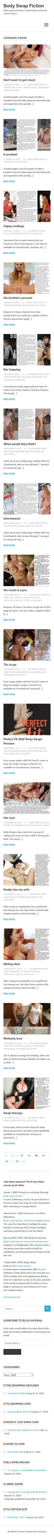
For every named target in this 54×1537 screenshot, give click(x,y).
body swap (33, 159)
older (12, 753)
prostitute (9, 600)
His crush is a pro (15, 590)
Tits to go (9, 664)
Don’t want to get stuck (19, 80)
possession (43, 87)
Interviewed (11, 518)
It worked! (10, 154)
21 (43, 1155)
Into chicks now (15, 1451)
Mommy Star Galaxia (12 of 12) (23, 1429)
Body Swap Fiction (23, 5)
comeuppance (16, 233)
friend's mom (25, 751)
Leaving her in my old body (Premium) (27, 1491)
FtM (12, 825)
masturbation (40, 751)
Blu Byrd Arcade (18, 1462)
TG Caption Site (16, 1509)
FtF (31, 597)
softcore (20, 1048)
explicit (43, 84)
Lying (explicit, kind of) (19, 1411)
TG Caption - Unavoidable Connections (27, 1470)
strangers (9, 379)
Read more (9, 110)
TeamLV (42, 1269)
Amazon (45, 1220)
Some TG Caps (15, 1443)
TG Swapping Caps (18, 1403)
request (26, 305)
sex (40, 233)
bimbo (45, 968)
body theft (33, 84)
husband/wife (31, 897)
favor (7, 87)
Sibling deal (11, 964)
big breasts (33, 230)
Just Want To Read (17, 1393)
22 (6, 1161)
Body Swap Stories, (13, 1241)
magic (34, 87)
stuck (27, 600)
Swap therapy (13, 1113)
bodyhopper (10, 377)
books (42, 748)
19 (29, 1155)
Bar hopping (11, 369)
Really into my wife (16, 889)
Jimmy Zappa (14, 1484)
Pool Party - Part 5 (16, 1517)
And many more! (11, 1296)
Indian (27, 87)
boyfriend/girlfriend (14, 451)
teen (6, 90)
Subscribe (12, 1351)
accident (33, 594)
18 (21, 1155)
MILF (6, 753)
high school (17, 87)
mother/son (38, 1046)
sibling (34, 825)
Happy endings (13, 226)
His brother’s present (17, 298)
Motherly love (12, 1038)
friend (14, 526)
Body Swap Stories (12, 1195)
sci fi (13, 162)
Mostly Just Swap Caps (22, 1422)
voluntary (14, 90)
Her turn (9, 818)
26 (17, 1161)
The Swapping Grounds (22, 1385)
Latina (21, 526)
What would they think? (19, 444)
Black (32, 448)
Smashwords (30, 1220)
